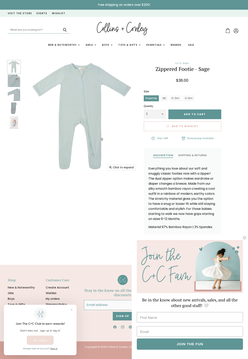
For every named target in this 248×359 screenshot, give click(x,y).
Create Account (57, 287)
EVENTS (42, 13)
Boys (106, 44)
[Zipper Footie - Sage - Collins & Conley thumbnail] (14, 66)
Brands (176, 44)
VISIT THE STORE (20, 13)
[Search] (65, 30)
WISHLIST (58, 13)
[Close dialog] (244, 238)
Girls (90, 44)
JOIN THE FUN (190, 344)
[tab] (163, 155)
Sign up (122, 316)
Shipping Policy (56, 304)
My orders (53, 299)
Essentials (154, 44)
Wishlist (51, 293)
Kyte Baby (182, 63)
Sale (191, 44)
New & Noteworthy (63, 44)
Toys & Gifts (128, 44)
